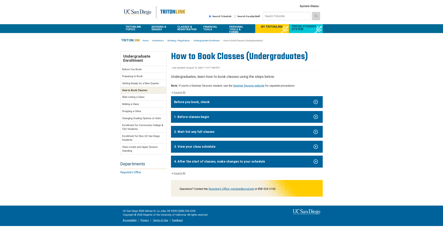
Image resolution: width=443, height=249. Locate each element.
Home (145, 40)
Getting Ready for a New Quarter (140, 83)
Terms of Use (160, 220)
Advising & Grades (158, 28)
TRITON (130, 40)
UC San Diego (139, 14)
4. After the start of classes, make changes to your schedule (219, 161)
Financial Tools (210, 28)
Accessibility (130, 220)
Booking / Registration (179, 40)
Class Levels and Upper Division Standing (140, 148)
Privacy (145, 220)
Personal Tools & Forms (236, 29)
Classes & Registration (186, 28)
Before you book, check (192, 102)
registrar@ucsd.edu (242, 189)
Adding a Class (130, 104)
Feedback (177, 220)
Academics (158, 40)
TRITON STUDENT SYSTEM (304, 28)
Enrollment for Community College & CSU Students (142, 127)
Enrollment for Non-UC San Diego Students (141, 138)
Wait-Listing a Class (133, 97)
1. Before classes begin (191, 117)
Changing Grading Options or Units (141, 118)
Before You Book (132, 69)
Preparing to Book (132, 76)
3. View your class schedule (195, 146)
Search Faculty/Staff (248, 16)
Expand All (179, 92)
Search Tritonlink (222, 16)
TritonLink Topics (133, 28)
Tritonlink (173, 14)
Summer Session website (248, 85)
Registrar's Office (219, 189)
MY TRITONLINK (272, 26)
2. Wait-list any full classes (194, 131)
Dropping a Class (131, 111)
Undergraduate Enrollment (207, 40)
